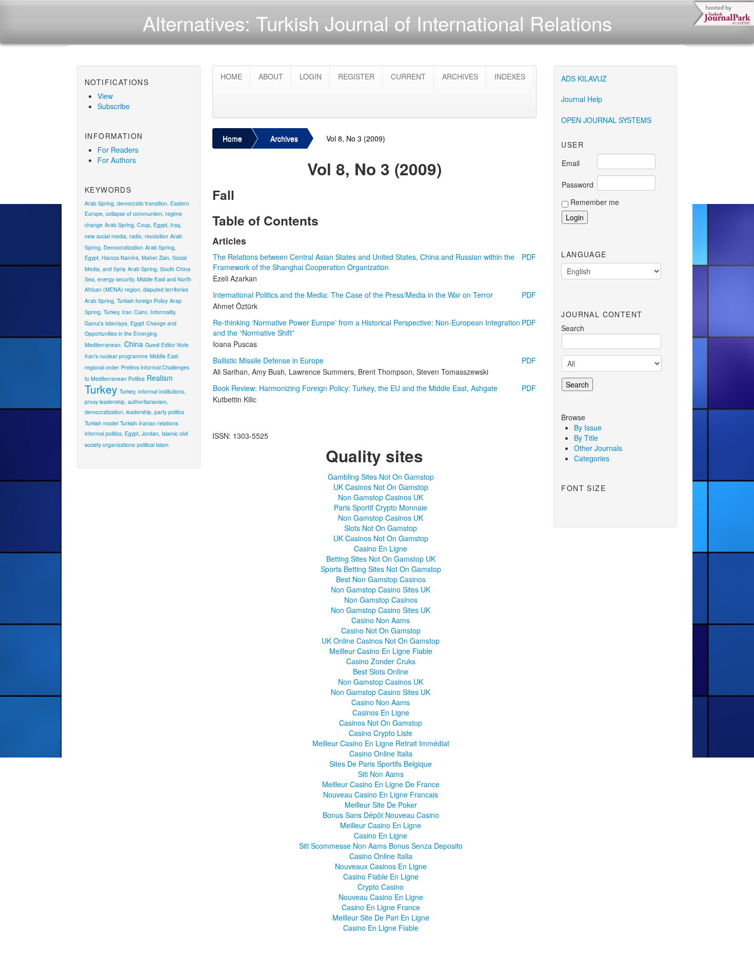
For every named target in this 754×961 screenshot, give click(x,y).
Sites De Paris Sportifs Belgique (380, 764)
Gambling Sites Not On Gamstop (381, 477)
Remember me (594, 202)
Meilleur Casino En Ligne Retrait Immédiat (380, 743)
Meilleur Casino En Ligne (380, 825)
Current (408, 76)
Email (571, 163)
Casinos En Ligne (380, 712)
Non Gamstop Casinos (381, 600)
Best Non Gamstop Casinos (381, 579)
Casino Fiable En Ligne (381, 876)
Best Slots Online (380, 671)
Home (231, 76)
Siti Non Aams (381, 774)
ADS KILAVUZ (584, 78)
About (271, 76)
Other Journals (598, 448)
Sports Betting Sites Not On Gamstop (381, 569)
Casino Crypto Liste (380, 733)
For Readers (117, 150)
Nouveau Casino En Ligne (381, 897)
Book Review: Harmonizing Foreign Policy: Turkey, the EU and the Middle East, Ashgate (355, 388)
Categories (591, 458)
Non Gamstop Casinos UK (380, 497)
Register (356, 76)
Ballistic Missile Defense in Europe (268, 360)
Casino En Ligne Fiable (381, 928)
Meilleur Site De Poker (381, 805)
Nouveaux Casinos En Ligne (381, 866)
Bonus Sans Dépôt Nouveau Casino (381, 815)
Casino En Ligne (380, 548)
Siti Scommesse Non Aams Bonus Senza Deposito (381, 846)
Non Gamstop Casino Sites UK (380, 589)
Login (311, 76)
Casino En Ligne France (381, 907)
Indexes (509, 76)
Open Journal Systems (606, 120)
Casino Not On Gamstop (381, 630)
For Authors (116, 160)
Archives (460, 76)
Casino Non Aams (380, 620)
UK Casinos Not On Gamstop (380, 487)
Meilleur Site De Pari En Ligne (380, 917)
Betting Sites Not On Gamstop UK (380, 559)
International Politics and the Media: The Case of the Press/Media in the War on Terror (353, 295)
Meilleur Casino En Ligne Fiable (380, 651)
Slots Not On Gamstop (380, 528)
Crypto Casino (381, 887)
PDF (529, 257)
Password (577, 184)
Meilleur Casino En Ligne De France (381, 784)
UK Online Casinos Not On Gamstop (381, 641)
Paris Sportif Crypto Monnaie (380, 507)
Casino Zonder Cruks (380, 661)
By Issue (588, 427)
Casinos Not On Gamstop (380, 723)
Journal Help (581, 99)
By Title (586, 438)
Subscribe (113, 106)
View (105, 96)
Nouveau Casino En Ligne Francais (380, 794)
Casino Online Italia (380, 753)
